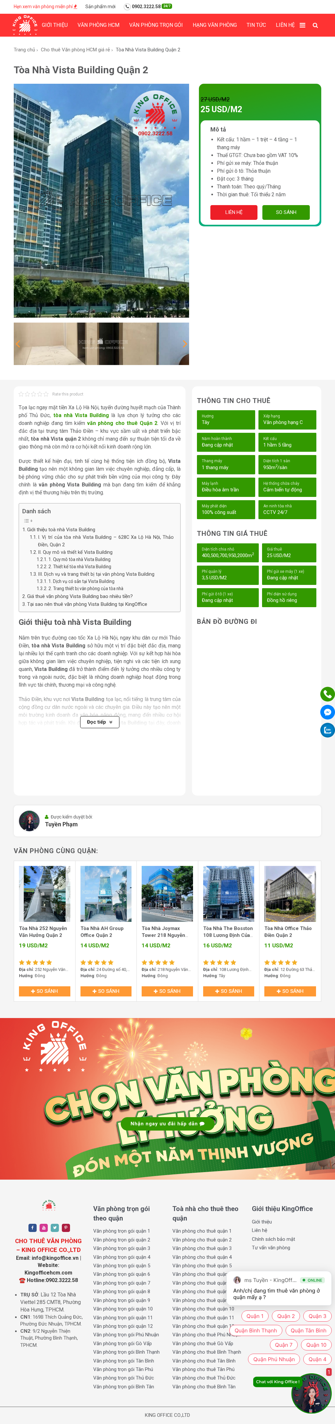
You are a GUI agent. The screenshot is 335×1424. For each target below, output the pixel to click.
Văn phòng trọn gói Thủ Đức (123, 1378)
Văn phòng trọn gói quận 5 (121, 1266)
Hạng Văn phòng (215, 25)
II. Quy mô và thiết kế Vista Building (75, 552)
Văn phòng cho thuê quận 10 (203, 1309)
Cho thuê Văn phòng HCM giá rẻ (75, 50)
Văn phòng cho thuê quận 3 (202, 1248)
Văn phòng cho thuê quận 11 (203, 1318)
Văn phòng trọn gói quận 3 (121, 1248)
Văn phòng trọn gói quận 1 (121, 1231)
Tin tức (256, 25)
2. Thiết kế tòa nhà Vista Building (79, 566)
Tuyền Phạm (61, 824)
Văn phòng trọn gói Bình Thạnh (126, 1352)
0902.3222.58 (150, 6)
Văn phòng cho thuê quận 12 (203, 1326)
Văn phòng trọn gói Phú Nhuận (126, 1335)
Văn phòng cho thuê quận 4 (202, 1257)
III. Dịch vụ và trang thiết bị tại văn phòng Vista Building (96, 574)
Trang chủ (24, 50)
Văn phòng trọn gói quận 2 (121, 1240)
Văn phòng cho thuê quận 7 (202, 1283)
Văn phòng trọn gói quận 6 (121, 1274)
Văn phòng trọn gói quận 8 (121, 1291)
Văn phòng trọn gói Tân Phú (123, 1369)
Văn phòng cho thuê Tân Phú (203, 1369)
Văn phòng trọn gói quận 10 (123, 1309)
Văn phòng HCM (98, 25)
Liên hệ (285, 25)
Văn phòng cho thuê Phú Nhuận (206, 1335)
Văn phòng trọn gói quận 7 (121, 1283)
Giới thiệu (55, 25)
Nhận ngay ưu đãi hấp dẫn (165, 1124)
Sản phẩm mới (100, 6)
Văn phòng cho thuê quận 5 (202, 1266)
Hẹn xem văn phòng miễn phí (44, 6)
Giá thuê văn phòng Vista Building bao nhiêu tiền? (80, 596)
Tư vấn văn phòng (271, 1248)
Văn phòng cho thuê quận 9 (202, 1300)
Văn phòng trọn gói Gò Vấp (122, 1343)
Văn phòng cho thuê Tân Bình (204, 1361)
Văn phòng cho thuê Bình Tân (204, 1387)
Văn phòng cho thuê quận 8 (202, 1291)
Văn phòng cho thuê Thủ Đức (204, 1378)
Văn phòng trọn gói (156, 25)
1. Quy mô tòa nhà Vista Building (79, 559)
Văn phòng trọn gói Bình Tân (123, 1387)
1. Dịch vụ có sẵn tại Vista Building (81, 581)
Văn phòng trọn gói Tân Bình (123, 1361)
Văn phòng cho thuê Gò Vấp (202, 1343)
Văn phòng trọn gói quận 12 (123, 1326)
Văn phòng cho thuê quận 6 (202, 1274)
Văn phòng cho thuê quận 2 (202, 1240)
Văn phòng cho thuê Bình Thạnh (206, 1352)
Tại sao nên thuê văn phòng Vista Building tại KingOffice (87, 604)
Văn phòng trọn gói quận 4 (121, 1257)
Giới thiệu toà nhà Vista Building (61, 530)
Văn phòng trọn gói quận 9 (121, 1300)
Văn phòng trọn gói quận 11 (123, 1318)
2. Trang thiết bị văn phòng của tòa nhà (85, 588)
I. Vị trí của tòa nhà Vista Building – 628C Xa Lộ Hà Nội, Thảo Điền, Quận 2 (106, 541)
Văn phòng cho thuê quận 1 (202, 1231)
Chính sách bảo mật (273, 1239)
